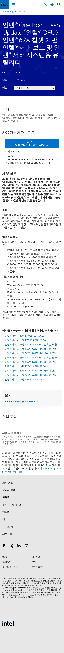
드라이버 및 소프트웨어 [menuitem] (14, 11)
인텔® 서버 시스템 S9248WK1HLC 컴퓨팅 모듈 (31, 353)
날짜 (4, 80)
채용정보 (7, 533)
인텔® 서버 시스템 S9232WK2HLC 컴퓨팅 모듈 (31, 348)
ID (3, 72)
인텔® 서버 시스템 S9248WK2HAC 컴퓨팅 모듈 (31, 357)
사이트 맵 (7, 526)
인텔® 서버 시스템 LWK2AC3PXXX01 (25, 335)
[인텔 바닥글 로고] (8, 623)
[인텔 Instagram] (27, 546)
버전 (4, 87)
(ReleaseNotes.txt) (23, 401)
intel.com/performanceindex (16, 588)
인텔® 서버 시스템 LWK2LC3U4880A (25, 366)
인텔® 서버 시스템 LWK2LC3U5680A (25, 340)
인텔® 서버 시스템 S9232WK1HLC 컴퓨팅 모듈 (31, 370)
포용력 (6, 497)
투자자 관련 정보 (11, 504)
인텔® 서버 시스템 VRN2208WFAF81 (25, 379)
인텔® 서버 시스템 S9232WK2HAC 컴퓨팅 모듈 (31, 344)
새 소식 (6, 519)
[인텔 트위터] (11, 546)
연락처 (6, 512)
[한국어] (52, 4)
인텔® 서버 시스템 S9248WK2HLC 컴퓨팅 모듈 (31, 362)
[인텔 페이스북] (3, 546)
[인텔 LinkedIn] (19, 546)
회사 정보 (7, 482)
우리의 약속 (8, 490)
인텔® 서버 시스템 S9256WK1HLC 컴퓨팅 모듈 (31, 375)
